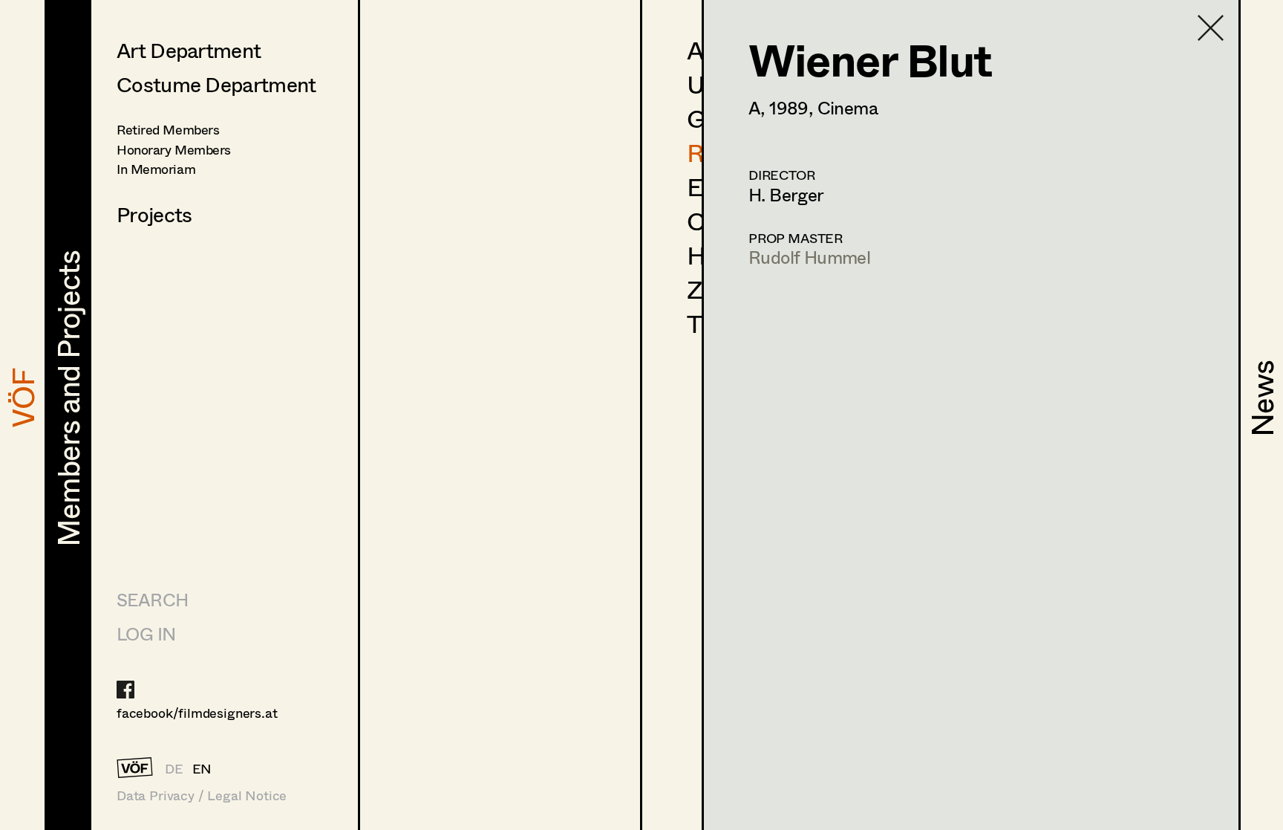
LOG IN (146, 633)
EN (202, 768)
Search (152, 599)
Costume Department (216, 84)
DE (174, 768)
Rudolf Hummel (809, 256)
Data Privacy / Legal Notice (202, 795)
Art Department (189, 49)
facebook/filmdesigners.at (197, 712)
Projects (154, 214)
